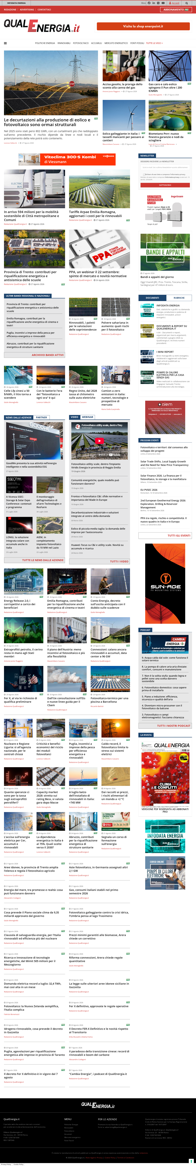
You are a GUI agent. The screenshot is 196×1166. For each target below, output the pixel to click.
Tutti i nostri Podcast (173, 726)
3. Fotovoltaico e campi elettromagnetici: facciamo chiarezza (163, 716)
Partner (41, 417)
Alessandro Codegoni (12, 898)
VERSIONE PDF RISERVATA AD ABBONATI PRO (165, 810)
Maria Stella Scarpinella (110, 409)
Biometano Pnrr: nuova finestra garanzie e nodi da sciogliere (166, 137)
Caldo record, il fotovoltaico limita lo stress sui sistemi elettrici (114, 749)
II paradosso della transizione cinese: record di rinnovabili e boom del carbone (99, 1053)
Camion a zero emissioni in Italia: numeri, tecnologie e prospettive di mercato (114, 397)
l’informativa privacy (172, 177)
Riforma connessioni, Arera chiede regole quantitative (96, 959)
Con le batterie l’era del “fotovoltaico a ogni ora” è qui (49, 394)
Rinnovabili (64, 43)
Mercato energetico (116, 43)
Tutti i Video (119, 561)
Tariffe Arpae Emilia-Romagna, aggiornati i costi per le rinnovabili (95, 214)
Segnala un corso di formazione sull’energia (114, 840)
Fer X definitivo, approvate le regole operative (99, 1006)
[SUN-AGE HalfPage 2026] (165, 583)
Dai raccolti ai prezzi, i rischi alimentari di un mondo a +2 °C (115, 795)
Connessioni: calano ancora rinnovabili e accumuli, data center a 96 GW (109, 653)
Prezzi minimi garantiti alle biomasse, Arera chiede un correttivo (97, 936)
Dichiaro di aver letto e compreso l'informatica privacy (165, 174)
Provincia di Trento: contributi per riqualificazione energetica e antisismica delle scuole (30, 276)
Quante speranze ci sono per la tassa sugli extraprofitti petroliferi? (16, 797)
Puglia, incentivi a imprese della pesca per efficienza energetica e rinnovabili (31, 334)
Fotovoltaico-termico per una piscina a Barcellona (109, 700)
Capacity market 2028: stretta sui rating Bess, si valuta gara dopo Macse (50, 797)
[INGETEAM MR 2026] (165, 210)
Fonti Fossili (137, 43)
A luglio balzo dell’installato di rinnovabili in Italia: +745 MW (81, 797)
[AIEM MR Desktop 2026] (165, 417)
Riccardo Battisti (97, 706)
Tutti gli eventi (179, 535)
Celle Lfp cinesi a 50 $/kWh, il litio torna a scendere (17, 394)
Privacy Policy (6, 1164)
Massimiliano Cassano (111, 144)
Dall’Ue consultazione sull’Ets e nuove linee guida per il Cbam (66, 702)
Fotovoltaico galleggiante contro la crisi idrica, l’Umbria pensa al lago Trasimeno (99, 914)
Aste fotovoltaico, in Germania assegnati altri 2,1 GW (98, 869)
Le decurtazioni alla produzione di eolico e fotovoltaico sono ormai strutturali (47, 122)
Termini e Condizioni (125, 1158)
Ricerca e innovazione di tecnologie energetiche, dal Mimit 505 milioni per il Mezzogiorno (29, 961)
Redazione (10, 10)
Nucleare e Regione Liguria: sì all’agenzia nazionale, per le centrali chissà (17, 749)
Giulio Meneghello (155, 95)
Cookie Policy (110, 1158)
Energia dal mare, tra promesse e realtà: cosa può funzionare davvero (33, 891)
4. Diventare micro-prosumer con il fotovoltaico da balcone (162, 707)
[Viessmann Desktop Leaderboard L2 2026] (67, 159)
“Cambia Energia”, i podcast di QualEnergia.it (98, 1074)
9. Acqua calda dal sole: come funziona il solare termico (165, 659)
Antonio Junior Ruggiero (111, 91)
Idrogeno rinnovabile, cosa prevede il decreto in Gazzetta (33, 1030)
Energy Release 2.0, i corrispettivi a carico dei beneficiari (19, 604)
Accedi (175, 3)
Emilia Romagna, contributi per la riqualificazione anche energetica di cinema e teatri (32, 322)
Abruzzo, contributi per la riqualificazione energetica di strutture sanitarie (30, 345)
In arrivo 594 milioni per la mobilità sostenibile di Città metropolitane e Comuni (31, 216)
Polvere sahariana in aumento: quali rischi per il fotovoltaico (115, 326)
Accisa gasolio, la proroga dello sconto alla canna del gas (122, 86)
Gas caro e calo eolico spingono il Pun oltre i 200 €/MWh (165, 88)
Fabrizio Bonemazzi (11, 1014)
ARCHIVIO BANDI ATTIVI (48, 355)
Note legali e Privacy (94, 1158)
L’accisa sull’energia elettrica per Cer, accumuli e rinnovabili (17, 842)
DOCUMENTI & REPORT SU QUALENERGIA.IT (172, 327)
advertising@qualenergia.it (116, 1127)
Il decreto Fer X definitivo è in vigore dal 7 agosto (31, 1075)
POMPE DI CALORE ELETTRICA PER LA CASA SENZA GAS (170, 375)
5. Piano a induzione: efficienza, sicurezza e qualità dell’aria (160, 698)
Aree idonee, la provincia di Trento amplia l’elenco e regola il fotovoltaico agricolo (31, 869)
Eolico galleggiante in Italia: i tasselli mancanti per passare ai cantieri (123, 137)
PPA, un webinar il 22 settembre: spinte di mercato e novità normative (98, 274)
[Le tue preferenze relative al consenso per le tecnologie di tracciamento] (191, 1161)
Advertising (27, 10)
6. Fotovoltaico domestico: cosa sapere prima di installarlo (164, 689)
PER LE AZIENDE (107, 1119)
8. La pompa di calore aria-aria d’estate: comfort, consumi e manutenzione (164, 668)
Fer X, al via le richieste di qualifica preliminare (20, 700)
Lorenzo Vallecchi (10, 143)
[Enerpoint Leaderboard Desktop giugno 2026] (143, 26)
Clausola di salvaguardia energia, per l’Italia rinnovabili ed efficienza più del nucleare (32, 936)
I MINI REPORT (165, 352)
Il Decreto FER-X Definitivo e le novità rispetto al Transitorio (98, 1030)
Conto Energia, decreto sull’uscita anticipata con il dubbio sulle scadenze (108, 604)
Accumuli (96, 43)
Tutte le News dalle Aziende (42, 560)
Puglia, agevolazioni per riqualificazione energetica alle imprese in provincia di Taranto (34, 1053)
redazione (143, 1153)
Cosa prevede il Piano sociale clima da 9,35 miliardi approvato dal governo (31, 914)
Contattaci (44, 10)
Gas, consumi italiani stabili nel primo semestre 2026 (93, 891)
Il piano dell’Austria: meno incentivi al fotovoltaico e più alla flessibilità (66, 653)
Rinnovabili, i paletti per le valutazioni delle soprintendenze (83, 326)
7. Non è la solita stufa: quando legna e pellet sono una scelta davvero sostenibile (164, 678)
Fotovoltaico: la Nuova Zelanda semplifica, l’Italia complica (31, 1008)
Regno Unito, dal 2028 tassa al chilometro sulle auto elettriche (83, 394)
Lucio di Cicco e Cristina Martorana (162, 144)
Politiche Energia (45, 43)
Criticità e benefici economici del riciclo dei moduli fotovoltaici (50, 749)
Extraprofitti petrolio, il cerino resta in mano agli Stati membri (23, 653)
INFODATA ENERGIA (16, 3)
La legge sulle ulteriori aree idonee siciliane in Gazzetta (99, 985)
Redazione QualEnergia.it (15, 224)
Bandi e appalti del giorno (157, 277)
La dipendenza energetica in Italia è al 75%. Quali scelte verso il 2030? (50, 842)
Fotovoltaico (81, 43)
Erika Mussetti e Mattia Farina (81, 1037)
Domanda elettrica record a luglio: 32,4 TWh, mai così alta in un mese (32, 985)
